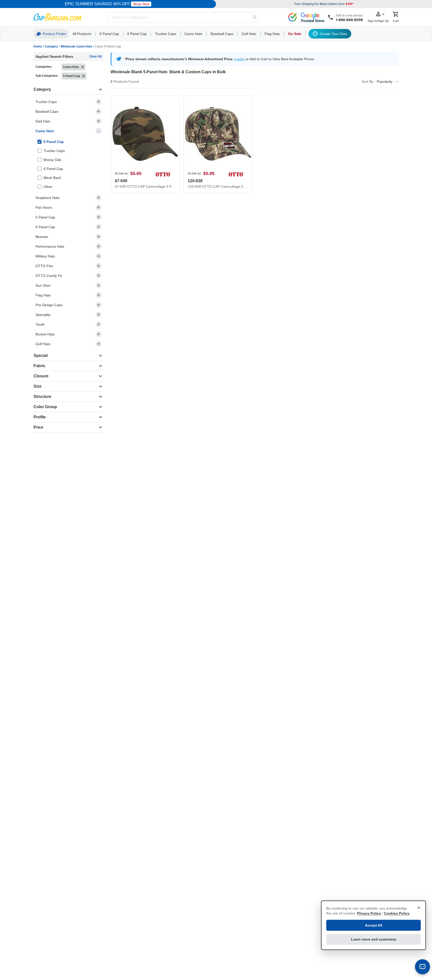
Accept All (373, 925)
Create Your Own (333, 34)
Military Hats (68, 256)
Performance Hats (68, 246)
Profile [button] (40, 417)
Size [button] (38, 386)
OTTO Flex (68, 265)
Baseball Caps (68, 111)
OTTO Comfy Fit (68, 275)
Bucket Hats (68, 334)
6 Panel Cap (68, 226)
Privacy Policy (369, 913)
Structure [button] (42, 396)
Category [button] (42, 89)
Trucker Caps (68, 101)
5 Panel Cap (68, 217)
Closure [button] (41, 376)
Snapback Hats (68, 197)
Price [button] (38, 427)
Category (51, 46)
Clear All (95, 56)
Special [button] (41, 355)
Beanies (68, 236)
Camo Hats (68, 130)
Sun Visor (68, 285)
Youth (68, 324)
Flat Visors (68, 207)
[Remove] (82, 66)
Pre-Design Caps (68, 304)
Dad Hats (68, 121)
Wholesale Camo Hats (76, 46)
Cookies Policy (397, 913)
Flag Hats (68, 295)
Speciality (68, 314)
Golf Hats (68, 343)
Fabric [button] (40, 366)
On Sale (294, 34)
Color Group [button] (45, 407)
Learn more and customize (373, 939)
